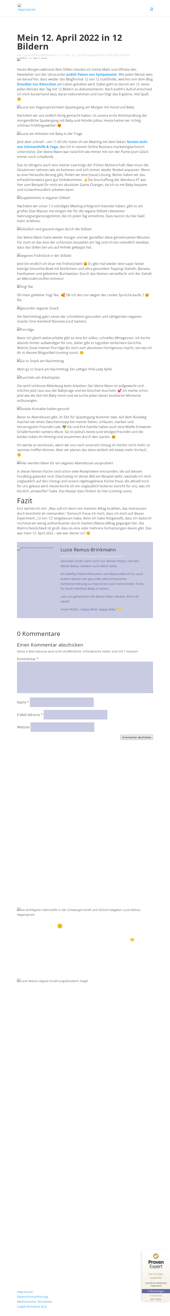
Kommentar (28, 659)
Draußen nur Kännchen (36, 84)
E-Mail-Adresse (30, 714)
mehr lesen (29, 787)
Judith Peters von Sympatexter (92, 74)
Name (23, 702)
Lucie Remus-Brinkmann (40, 55)
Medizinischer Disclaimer (34, 1302)
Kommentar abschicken (136, 737)
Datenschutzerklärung (32, 1297)
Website (23, 727)
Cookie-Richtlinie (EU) (31, 1307)
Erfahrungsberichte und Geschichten (104, 55)
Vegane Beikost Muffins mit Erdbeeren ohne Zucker (59, 816)
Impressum (25, 1292)
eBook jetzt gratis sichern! (46, 958)
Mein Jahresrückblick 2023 (40, 852)
